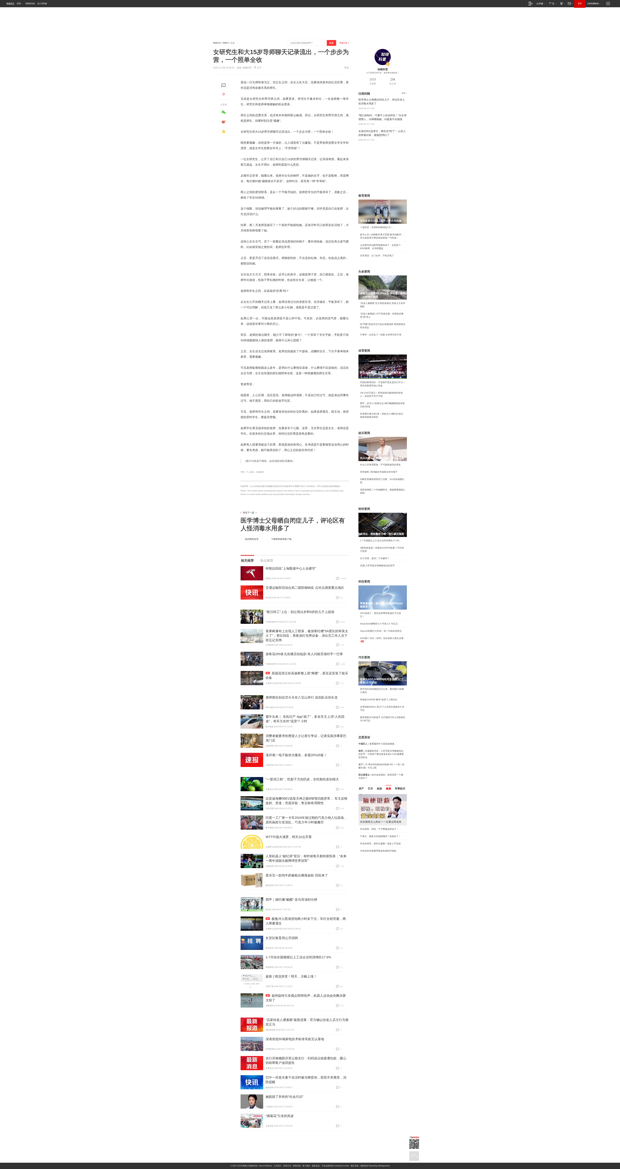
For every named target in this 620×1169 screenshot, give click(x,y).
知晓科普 (247, 67)
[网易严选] (552, 3)
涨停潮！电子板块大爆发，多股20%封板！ (296, 755)
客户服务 (306, 1166)
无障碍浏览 (30, 3)
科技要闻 (364, 581)
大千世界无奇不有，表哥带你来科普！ (382, 73)
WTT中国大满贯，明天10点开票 (289, 837)
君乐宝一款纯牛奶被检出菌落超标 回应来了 (297, 875)
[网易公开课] (540, 3)
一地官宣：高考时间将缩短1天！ (376, 227)
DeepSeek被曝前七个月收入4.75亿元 (379, 623)
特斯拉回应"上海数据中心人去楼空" (291, 568)
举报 (346, 68)
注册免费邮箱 (593, 3)
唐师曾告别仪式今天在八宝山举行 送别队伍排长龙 (302, 697)
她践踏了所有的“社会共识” (284, 1096)
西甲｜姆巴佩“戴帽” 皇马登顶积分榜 (291, 899)
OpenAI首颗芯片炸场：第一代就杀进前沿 (381, 631)
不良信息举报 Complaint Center (335, 1166)
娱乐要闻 (364, 433)
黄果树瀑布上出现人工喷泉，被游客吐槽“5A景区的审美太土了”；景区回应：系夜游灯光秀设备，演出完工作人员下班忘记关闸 (307, 635)
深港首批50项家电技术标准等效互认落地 (295, 1039)
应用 (19, 3)
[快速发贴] (224, 85)
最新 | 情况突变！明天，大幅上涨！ (291, 976)
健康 (388, 788)
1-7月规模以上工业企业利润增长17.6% (379, 540)
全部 (403, 93)
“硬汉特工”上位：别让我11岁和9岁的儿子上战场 (300, 612)
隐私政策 (316, 1166)
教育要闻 (364, 195)
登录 (580, 3)
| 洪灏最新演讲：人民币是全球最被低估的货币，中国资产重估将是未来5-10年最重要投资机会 (381, 754)
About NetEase (265, 1166)
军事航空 (400, 788)
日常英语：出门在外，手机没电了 (377, 255)
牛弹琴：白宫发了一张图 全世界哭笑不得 (380, 334)
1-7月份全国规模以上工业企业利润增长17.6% (298, 957)
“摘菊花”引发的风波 (280, 1116)
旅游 (379, 788)
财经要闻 (364, 508)
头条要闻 (364, 271)
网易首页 (10, 3)
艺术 (370, 788)
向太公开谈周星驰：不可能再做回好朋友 (380, 464)
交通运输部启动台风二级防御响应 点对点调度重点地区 (305, 587)
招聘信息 (297, 1166)
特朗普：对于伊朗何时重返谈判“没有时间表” (382, 850)
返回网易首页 (251, 539)
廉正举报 (355, 1166)
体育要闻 (364, 350)
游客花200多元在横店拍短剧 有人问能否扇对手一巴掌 (304, 654)
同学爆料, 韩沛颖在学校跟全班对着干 (379, 472)
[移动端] (530, 3)
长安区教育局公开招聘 (282, 938)
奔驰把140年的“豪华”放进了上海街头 (378, 699)
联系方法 (287, 1166)
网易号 (226, 43)
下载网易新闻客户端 (281, 539)
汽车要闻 (364, 657)
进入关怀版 (42, 3)
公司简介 (278, 1166)
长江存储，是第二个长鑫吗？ (374, 558)
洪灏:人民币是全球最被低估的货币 (377, 565)
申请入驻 (343, 43)
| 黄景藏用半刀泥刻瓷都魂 (376, 743)
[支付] (562, 3)
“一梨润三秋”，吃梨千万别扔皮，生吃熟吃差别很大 (302, 779)
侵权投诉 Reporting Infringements (375, 1166)
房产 (361, 788)
